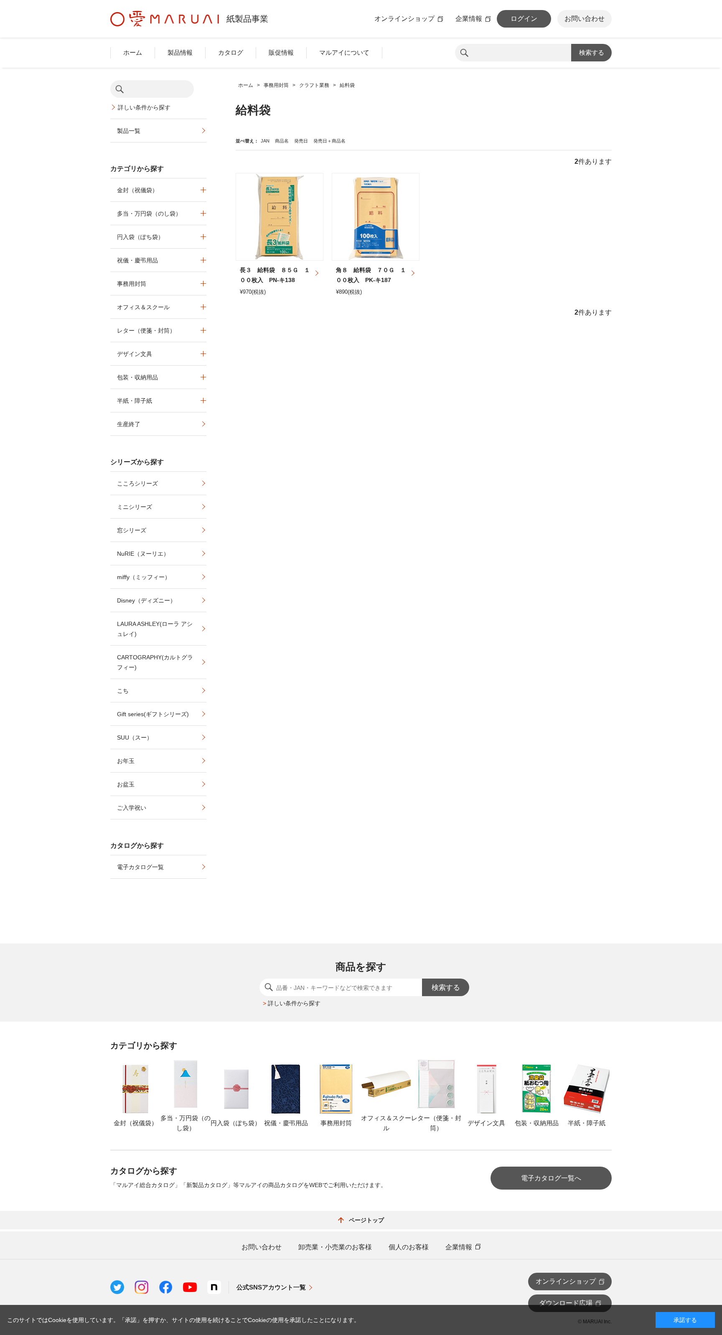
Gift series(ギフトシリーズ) (153, 714)
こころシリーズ (137, 483)
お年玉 (126, 761)
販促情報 (281, 52)
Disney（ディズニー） (146, 600)
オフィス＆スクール (143, 307)
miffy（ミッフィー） (143, 577)
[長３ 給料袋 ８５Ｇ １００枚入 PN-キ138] (279, 216)
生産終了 (128, 424)
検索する (591, 52)
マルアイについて (344, 52)
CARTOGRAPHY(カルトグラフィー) (155, 662)
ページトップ (366, 1220)
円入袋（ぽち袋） (140, 237)
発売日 (301, 140)
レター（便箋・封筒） (146, 330)
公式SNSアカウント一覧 (271, 1287)
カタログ (230, 52)
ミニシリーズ (134, 506)
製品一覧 (128, 130)
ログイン (524, 18)
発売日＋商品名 (329, 140)
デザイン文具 (134, 354)
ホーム (132, 52)
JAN (265, 140)
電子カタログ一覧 (140, 867)
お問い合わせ (584, 18)
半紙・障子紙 (134, 400)
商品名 (282, 140)
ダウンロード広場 (565, 1303)
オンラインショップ (404, 18)
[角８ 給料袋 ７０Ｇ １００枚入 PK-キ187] (375, 216)
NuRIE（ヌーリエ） (143, 553)
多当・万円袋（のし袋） (149, 213)
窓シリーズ (131, 530)
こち (123, 690)
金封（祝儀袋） (137, 190)
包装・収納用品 (137, 377)
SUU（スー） (135, 737)
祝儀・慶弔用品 (137, 260)
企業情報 (468, 18)
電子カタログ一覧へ (551, 1178)
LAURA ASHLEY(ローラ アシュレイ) (155, 628)
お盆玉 (126, 784)
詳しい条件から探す (144, 107)
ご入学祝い (131, 807)
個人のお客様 (409, 1247)
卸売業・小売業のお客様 (335, 1247)
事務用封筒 (131, 283)
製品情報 (180, 52)
